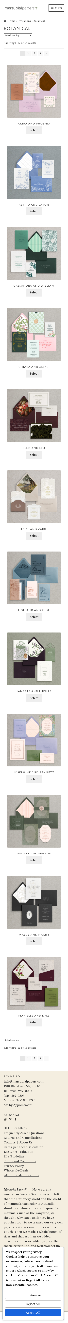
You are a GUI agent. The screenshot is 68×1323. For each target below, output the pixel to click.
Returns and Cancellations (23, 1137)
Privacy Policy (14, 1166)
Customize (33, 1295)
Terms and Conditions (20, 1161)
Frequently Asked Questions (24, 1133)
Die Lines (10, 1151)
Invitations (24, 21)
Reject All (33, 1304)
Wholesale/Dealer (17, 1170)
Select (34, 130)
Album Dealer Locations (21, 1175)
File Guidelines (15, 1156)
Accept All (33, 1312)
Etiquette (26, 1151)
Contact (9, 1142)
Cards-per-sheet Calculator (23, 1147)
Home (11, 21)
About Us (25, 1142)
